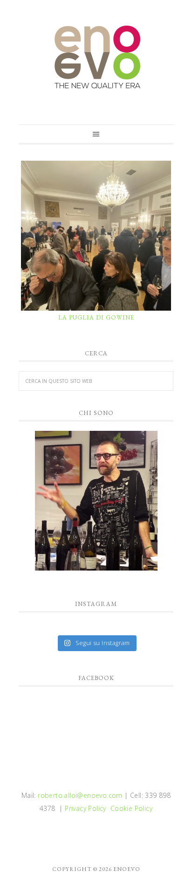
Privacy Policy (85, 808)
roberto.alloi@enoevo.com (80, 795)
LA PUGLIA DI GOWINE (96, 317)
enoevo (96, 57)
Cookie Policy (131, 808)
